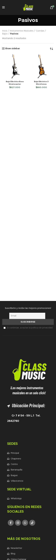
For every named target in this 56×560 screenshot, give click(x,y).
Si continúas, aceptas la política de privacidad (30, 328)
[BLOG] (29, 553)
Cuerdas (40, 31)
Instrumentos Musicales (21, 31)
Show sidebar (12, 49)
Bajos (5, 34)
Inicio (4, 31)
